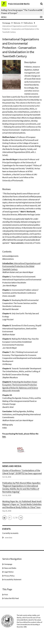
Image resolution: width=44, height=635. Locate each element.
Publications (28, 23)
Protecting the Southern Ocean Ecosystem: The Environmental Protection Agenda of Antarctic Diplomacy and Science (20, 384)
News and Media (10, 568)
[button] (4, 517)
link (4, 436)
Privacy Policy (9, 576)
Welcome (17, 23)
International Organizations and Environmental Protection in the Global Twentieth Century (21, 266)
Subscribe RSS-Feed (11, 598)
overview (8, 537)
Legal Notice (8, 572)
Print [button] (6, 594)
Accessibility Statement (12, 579)
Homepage (6, 23)
